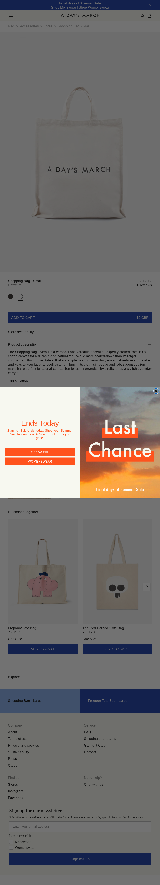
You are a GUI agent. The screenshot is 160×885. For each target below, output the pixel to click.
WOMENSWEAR (40, 459)
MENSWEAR (40, 450)
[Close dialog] (156, 391)
